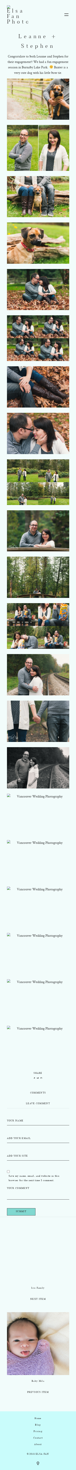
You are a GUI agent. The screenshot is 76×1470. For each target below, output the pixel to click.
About (38, 1444)
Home (38, 1418)
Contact (38, 1438)
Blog (38, 1425)
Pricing (38, 1431)
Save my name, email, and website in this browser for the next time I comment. (34, 1178)
